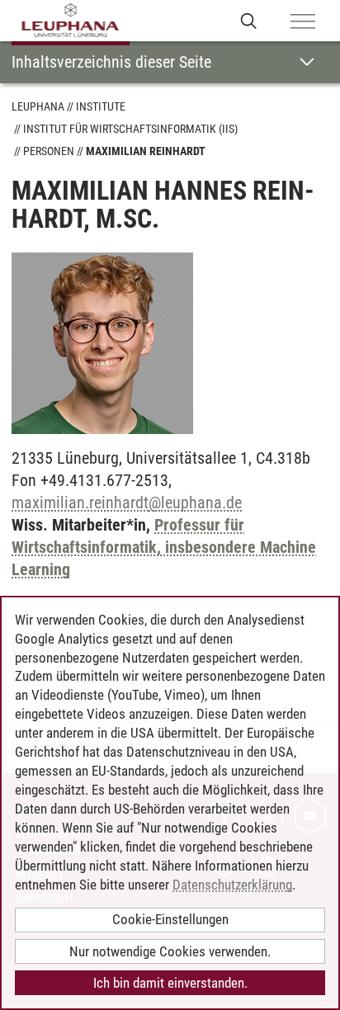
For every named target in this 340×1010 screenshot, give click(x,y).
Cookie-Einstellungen (170, 919)
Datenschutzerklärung (232, 884)
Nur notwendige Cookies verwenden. (170, 951)
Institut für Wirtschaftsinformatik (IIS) (130, 128)
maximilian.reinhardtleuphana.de (127, 502)
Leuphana (38, 106)
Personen (48, 151)
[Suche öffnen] (248, 20)
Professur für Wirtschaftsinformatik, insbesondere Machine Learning (164, 547)
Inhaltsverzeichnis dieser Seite (111, 62)
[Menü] (302, 22)
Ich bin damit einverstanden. (170, 983)
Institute (100, 106)
